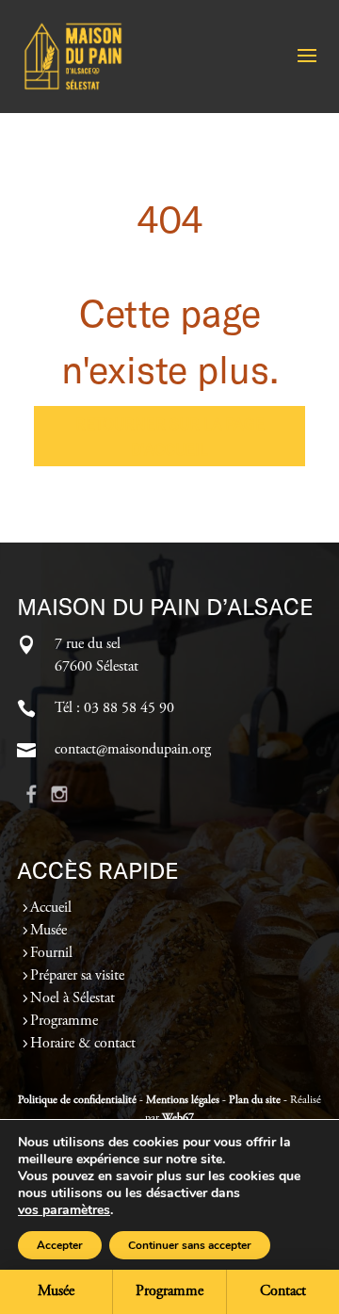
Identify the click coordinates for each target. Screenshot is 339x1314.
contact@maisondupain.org (133, 749)
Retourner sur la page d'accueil (170, 436)
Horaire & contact (83, 1043)
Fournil (51, 953)
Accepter (60, 1245)
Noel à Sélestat (72, 998)
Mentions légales (182, 1100)
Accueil (51, 908)
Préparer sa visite (77, 975)
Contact (283, 1291)
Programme (64, 1021)
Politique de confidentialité (77, 1100)
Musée (48, 930)
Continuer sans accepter (189, 1245)
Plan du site (255, 1100)
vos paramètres (64, 1210)
